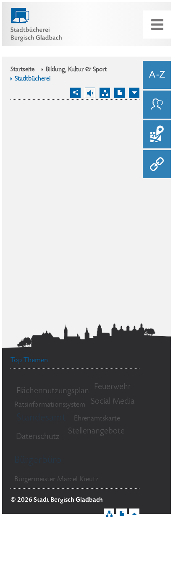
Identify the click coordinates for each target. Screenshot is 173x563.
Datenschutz (38, 437)
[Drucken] (119, 93)
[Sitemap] (105, 93)
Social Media (112, 401)
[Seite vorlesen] (90, 93)
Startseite (22, 70)
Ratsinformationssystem (49, 405)
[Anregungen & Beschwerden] (157, 105)
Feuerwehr (112, 387)
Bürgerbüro (37, 460)
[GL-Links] (157, 164)
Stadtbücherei (32, 79)
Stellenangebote (96, 431)
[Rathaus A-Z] (157, 75)
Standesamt (41, 418)
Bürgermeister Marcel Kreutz (56, 479)
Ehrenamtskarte (97, 419)
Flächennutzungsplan (52, 391)
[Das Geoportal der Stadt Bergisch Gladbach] (157, 134)
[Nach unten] (134, 93)
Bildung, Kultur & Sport (76, 70)
